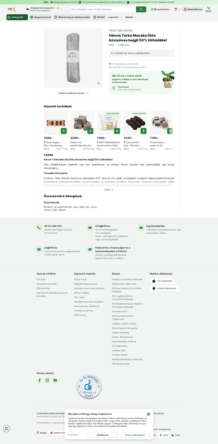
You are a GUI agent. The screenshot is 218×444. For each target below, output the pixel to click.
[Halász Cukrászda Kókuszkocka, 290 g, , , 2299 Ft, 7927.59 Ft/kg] (82, 123)
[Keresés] (141, 9)
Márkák (129, 17)
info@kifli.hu (102, 226)
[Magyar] (177, 9)
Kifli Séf (101, 17)
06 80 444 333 (53, 226)
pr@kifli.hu (50, 247)
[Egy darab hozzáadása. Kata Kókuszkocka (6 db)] (170, 131)
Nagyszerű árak (42, 17)
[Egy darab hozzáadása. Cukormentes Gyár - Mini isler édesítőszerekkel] (144, 131)
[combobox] (103, 9)
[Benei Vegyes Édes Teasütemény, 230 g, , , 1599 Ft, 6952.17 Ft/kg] (56, 123)
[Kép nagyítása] (99, 83)
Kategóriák (17, 17)
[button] (192, 9)
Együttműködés (155, 226)
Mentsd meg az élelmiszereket (74, 17)
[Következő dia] (168, 121)
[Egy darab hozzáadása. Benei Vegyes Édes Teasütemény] (64, 131)
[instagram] (47, 380)
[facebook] (40, 380)
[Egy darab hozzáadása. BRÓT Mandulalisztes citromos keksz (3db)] (117, 131)
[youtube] (55, 380)
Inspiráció (113, 17)
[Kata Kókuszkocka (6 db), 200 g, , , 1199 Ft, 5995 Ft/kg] (162, 123)
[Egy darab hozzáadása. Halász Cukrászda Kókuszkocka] (90, 131)
